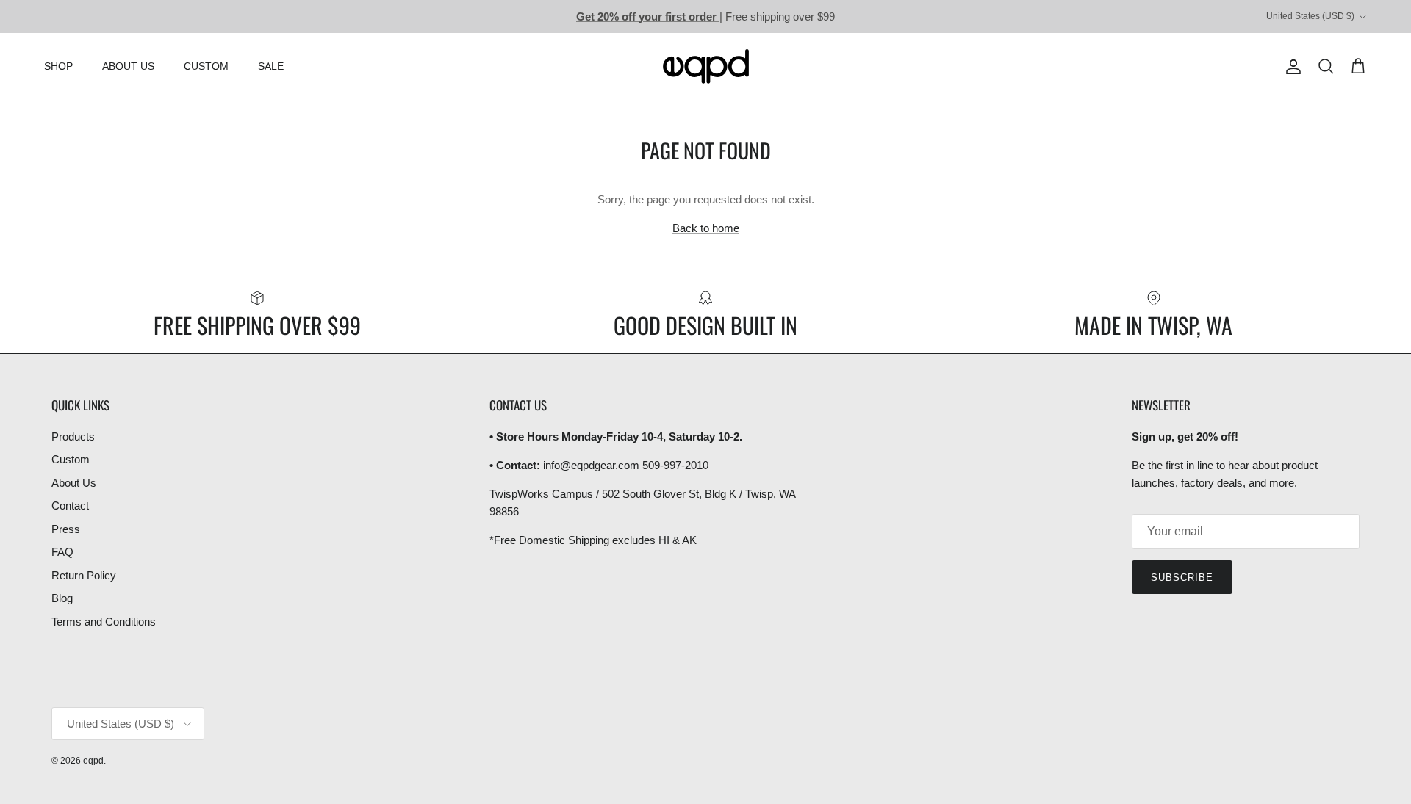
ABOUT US (128, 66)
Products (73, 436)
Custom (70, 459)
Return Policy (83, 575)
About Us (73, 483)
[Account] (1290, 67)
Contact (70, 505)
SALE (271, 66)
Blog (62, 598)
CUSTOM (206, 66)
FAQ (62, 552)
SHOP (58, 66)
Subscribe (1182, 577)
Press (65, 529)
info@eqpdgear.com (591, 465)
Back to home (705, 228)
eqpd (93, 761)
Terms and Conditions (103, 621)
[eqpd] (706, 67)
